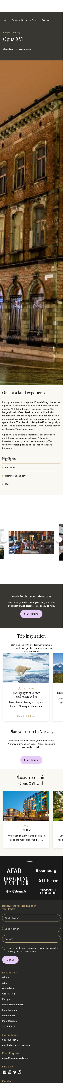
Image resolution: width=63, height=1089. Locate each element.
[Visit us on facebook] (4, 1072)
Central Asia (8, 994)
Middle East (8, 1016)
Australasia (8, 988)
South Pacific (9, 1026)
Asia (4, 983)
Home (5, 20)
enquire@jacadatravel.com (16, 1045)
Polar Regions (9, 1021)
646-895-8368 (10, 1040)
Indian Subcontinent (12, 1005)
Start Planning (31, 614)
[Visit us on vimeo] (14, 1073)
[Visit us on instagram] (19, 1072)
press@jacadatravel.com (15, 1058)
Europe (15, 20)
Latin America (9, 1010)
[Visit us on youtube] (9, 1072)
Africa (5, 977)
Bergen (35, 20)
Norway (24, 20)
